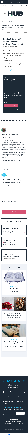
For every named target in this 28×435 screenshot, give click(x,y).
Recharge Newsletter (8, 403)
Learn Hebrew (20, 401)
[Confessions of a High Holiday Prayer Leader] (14, 330)
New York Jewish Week (9, 423)
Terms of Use (17, 427)
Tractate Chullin (14, 286)
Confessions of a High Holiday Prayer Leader (14, 343)
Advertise (8, 399)
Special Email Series (8, 401)
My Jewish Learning (13, 46)
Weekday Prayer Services (10, 232)
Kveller (5, 424)
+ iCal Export (18, 110)
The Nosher (20, 423)
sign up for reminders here (13, 70)
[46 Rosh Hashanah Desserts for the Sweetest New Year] (14, 304)
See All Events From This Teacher (12, 160)
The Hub (20, 399)
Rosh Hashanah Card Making (17, 5)
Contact (20, 397)
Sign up (14, 212)
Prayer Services (8, 36)
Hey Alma (11, 424)
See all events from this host (11, 182)
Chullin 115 (14, 289)
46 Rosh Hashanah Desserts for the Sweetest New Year (14, 314)
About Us (8, 397)
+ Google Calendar (11, 110)
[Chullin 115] (14, 277)
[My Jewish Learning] (14, 382)
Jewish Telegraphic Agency (13, 421)
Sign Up (21, 413)
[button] (22, 116)
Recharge (14, 339)
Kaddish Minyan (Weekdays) (11, 256)
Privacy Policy (10, 427)
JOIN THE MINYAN (11, 105)
